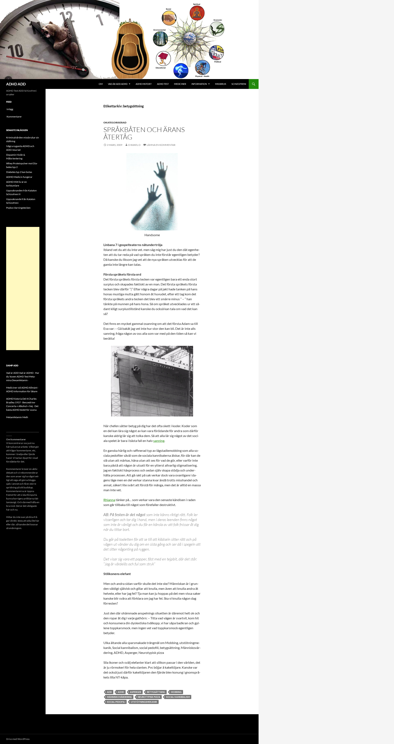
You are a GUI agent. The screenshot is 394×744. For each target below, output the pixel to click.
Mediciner (180, 84)
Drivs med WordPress (18, 739)
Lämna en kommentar (161, 144)
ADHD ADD (16, 84)
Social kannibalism (178, 697)
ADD (109, 692)
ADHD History (144, 84)
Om (101, 84)
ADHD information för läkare (21, 391)
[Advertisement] (22, 288)
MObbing (176, 692)
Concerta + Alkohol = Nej (19, 406)
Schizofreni (238, 84)
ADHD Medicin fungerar (19, 176)
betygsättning (156, 692)
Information (199, 84)
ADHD (121, 692)
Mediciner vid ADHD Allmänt (21, 387)
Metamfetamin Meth (17, 417)
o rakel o (134, 144)
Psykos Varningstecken (18, 207)
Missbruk (220, 84)
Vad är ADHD (26, 372)
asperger (135, 692)
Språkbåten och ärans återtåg (144, 133)
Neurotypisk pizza (149, 697)
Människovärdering (119, 697)
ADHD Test (163, 84)
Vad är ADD (12, 372)
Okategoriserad (114, 122)
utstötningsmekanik (144, 701)
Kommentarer (14, 116)
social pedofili (116, 701)
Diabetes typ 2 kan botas (19, 172)
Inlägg (10, 109)
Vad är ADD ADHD (117, 84)
